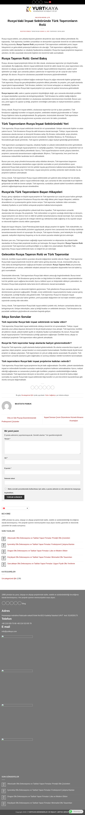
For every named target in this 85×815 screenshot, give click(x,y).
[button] (3, 9)
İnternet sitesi (9, 478)
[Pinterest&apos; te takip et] (19, 603)
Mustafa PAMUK (25, 31)
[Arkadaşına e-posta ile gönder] (44, 387)
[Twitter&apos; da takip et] (12, 603)
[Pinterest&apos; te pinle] (48, 387)
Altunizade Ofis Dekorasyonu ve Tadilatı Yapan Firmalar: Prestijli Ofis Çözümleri (38, 538)
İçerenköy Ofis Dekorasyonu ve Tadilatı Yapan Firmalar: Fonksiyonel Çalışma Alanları (40, 544)
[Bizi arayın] (37, 2)
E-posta (7, 468)
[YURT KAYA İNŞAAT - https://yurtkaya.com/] (42, 9)
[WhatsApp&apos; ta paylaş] (32, 387)
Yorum (7, 439)
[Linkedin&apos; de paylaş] (52, 387)
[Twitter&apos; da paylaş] (40, 387)
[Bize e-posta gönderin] (15, 603)
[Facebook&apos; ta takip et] (4, 603)
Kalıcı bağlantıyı (50, 395)
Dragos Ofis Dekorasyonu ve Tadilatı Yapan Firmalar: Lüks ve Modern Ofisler (37, 551)
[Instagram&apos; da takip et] (33, 2)
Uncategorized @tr (42, 17)
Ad (6, 458)
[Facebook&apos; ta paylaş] (36, 387)
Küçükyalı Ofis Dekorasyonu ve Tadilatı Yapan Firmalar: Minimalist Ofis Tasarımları (39, 557)
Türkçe (46, 2)
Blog (24, 604)
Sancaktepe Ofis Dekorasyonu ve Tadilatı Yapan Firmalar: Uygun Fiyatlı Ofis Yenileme (41, 564)
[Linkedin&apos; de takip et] (40, 2)
